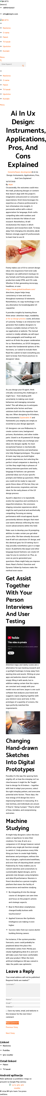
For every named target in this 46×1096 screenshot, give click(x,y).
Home (10, 172)
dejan (10, 184)
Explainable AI (25, 417)
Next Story (10, 1033)
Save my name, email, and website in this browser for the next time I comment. (22, 1014)
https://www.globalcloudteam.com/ (20, 289)
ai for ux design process (16, 318)
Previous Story (12, 1027)
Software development (22, 172)
